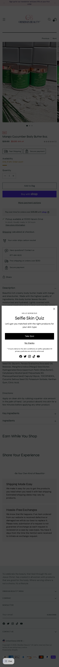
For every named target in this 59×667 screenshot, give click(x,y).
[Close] (54, 309)
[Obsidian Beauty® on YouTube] (38, 357)
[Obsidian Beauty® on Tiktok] (34, 357)
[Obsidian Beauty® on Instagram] (29, 357)
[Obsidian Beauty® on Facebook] (20, 357)
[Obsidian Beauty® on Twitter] (25, 357)
